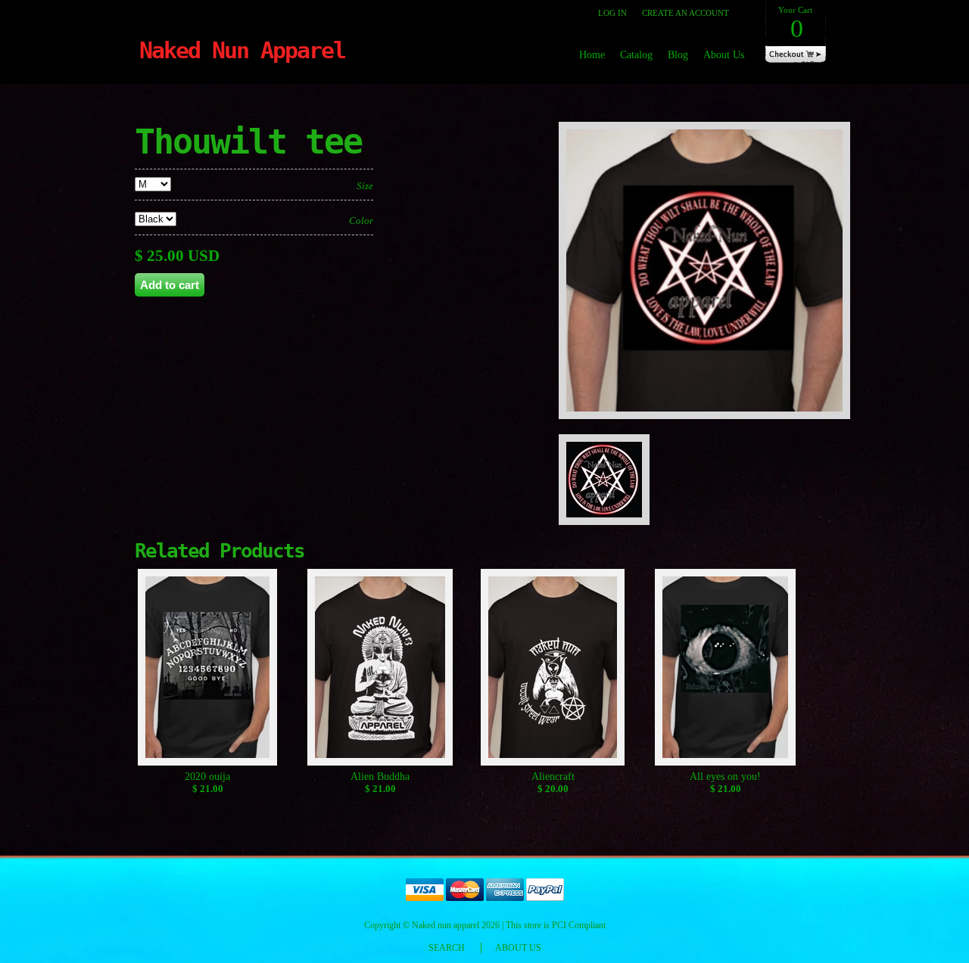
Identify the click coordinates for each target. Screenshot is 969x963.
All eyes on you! (725, 776)
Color (361, 220)
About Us (723, 55)
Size (365, 185)
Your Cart (795, 23)
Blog (678, 55)
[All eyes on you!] (726, 670)
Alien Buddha (380, 776)
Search (446, 948)
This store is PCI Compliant (556, 925)
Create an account (685, 12)
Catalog (636, 55)
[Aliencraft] (553, 670)
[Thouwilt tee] (709, 427)
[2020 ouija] (208, 670)
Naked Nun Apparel (242, 50)
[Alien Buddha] (380, 670)
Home (592, 55)
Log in (612, 12)
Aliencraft (553, 776)
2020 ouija (207, 776)
